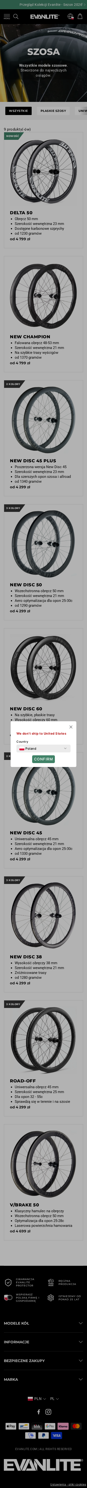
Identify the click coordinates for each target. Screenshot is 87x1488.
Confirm (43, 759)
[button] (71, 728)
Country (22, 741)
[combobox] (27, 748)
